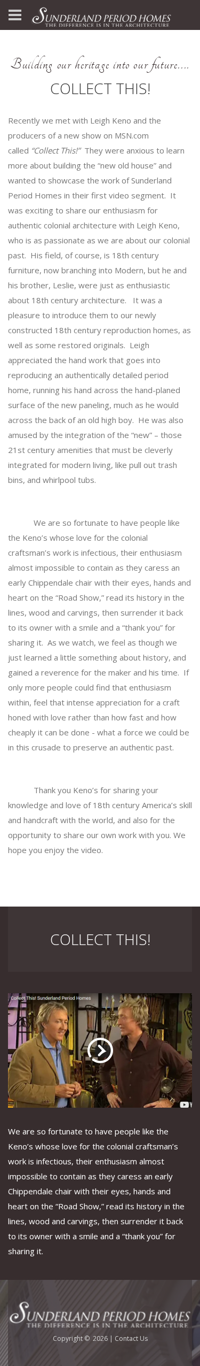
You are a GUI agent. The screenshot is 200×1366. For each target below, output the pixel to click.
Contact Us (131, 1338)
